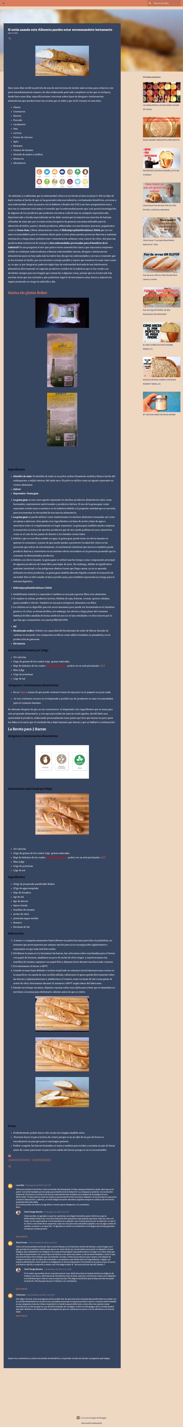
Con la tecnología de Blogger (93, 1417)
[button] (9, 38)
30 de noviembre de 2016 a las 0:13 (42, 1242)
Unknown (20, 1294)
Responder (21, 1236)
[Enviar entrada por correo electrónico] (9, 1157)
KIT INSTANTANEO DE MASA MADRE (159, 415)
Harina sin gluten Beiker (27, 293)
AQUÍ (102, 665)
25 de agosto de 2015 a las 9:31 (56, 1212)
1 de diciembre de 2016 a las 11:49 (58, 1269)
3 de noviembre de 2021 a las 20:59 (41, 1295)
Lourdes (20, 1185)
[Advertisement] (62, 1391)
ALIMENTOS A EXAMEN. (41, 1160)
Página (23, 692)
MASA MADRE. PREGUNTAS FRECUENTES (161, 140)
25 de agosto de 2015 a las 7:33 (38, 1185)
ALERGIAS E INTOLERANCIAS (19, 1160)
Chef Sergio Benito (33, 1211)
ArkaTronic (21, 1242)
